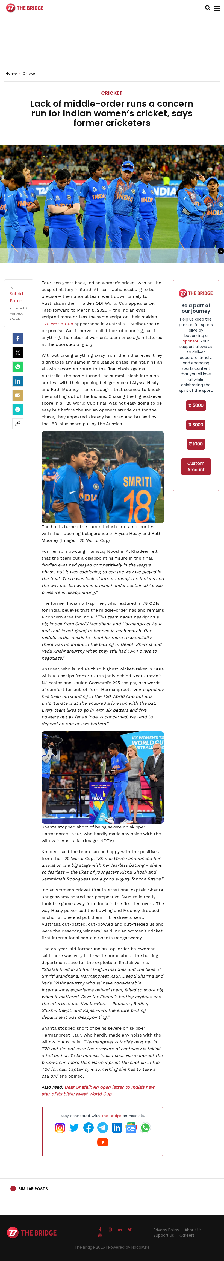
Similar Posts (33, 1188)
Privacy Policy (166, 1230)
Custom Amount (196, 466)
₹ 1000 (196, 444)
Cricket (112, 93)
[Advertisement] (112, 49)
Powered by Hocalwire (129, 1247)
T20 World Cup (57, 323)
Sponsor (190, 341)
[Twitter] (17, 352)
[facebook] (17, 338)
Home (11, 73)
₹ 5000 (196, 405)
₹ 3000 (195, 425)
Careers (186, 1235)
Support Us (164, 1235)
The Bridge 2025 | (91, 1247)
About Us (193, 1230)
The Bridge (111, 1115)
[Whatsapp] (17, 366)
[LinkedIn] (17, 381)
